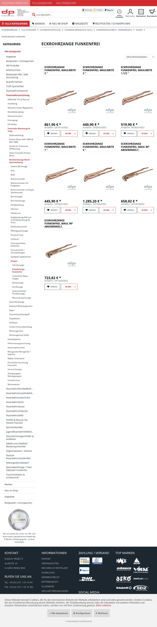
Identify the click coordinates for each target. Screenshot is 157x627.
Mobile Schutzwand (16, 358)
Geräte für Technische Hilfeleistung (18, 147)
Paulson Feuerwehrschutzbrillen (18, 457)
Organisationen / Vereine (19, 450)
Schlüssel (15, 239)
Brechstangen (17, 196)
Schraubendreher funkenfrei (18, 244)
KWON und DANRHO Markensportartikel (16, 445)
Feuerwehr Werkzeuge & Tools (19, 129)
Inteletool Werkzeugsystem (20, 306)
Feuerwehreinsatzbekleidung (20, 393)
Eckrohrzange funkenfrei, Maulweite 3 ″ (60, 70)
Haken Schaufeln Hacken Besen (20, 154)
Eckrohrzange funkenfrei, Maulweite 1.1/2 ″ (136, 70)
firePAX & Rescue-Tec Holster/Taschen (17, 421)
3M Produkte (12, 65)
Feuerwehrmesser (15, 406)
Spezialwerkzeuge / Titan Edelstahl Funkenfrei (19, 469)
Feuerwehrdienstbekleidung (20, 388)
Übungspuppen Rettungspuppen (15, 374)
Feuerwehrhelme (15, 402)
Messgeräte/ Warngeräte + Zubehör (19, 353)
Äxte (13, 170)
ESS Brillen (12, 124)
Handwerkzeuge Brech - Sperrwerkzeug (20, 161)
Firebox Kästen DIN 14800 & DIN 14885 (21, 140)
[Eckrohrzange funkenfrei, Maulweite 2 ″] (99, 97)
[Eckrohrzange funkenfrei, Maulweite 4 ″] (99, 174)
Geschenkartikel (14, 427)
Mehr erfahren (103, 605)
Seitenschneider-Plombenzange (19, 292)
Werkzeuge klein (16, 331)
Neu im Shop (11, 490)
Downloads (48, 572)
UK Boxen (13, 322)
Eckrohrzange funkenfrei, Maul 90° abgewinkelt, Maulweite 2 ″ (58, 224)
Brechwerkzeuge (18, 200)
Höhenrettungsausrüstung (19, 343)
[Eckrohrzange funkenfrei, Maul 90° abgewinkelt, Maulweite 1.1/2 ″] (137, 174)
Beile (13, 174)
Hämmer (14, 209)
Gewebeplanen (14, 339)
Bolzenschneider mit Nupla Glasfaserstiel (22, 191)
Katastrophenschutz (16, 347)
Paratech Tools (17, 235)
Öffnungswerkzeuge (19, 230)
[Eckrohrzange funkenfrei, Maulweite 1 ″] (60, 174)
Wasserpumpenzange (21, 297)
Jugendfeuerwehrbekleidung (20, 431)
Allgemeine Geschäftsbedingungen (55, 588)
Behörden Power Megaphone (20, 107)
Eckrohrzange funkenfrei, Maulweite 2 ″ (98, 70)
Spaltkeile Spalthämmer (21, 256)
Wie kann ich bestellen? (55, 567)
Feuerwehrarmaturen (17, 90)
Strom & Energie (15, 369)
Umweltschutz (14, 380)
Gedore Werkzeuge (19, 166)
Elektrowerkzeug (16, 135)
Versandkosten (50, 563)
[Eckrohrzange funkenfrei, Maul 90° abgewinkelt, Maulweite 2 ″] (60, 250)
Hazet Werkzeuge (16, 302)
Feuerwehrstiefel (14, 415)
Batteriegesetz (50, 581)
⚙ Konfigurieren (81, 613)
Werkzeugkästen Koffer (19, 335)
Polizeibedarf (42, 3)
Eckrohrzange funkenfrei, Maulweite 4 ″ (98, 147)
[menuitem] (72, 12)
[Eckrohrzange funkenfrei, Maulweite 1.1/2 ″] (137, 97)
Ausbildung (12, 103)
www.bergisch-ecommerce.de (79, 621)
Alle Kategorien (13, 51)
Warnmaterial (13, 384)
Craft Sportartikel (15, 86)
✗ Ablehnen (102, 613)
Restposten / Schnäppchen (20, 61)
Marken (8, 484)
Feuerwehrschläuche (17, 411)
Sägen (12, 310)
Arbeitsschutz (13, 70)
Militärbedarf (66, 3)
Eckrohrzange (18, 265)
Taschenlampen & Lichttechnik (15, 476)
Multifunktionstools (19, 226)
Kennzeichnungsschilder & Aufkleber (20, 438)
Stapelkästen (14, 318)
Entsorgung (12, 120)
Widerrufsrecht (50, 577)
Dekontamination (15, 116)
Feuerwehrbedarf (15, 3)
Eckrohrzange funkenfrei (18, 270)
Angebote (11, 56)
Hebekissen (16, 213)
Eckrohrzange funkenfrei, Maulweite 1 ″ (60, 147)
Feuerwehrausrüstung (17, 95)
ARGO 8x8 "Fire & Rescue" (19, 99)
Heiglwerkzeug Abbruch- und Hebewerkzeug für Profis (21, 220)
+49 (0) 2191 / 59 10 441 (21, 582)
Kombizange (17, 287)
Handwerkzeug (17, 205)
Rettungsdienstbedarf (17, 462)
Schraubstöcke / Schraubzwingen (18, 251)
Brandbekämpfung (16, 112)
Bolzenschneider (18, 179)
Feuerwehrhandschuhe (18, 397)
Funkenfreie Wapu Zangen (20, 277)
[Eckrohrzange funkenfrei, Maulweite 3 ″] (60, 97)
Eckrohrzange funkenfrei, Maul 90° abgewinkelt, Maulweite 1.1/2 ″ (135, 147)
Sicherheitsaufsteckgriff (19, 314)
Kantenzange (17, 282)
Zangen (14, 261)
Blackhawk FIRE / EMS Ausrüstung (17, 76)
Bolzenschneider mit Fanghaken (19, 184)
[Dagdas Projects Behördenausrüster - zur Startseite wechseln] (15, 13)
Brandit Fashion (14, 81)
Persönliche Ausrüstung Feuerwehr (18, 363)
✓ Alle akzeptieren (58, 613)
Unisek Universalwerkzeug (20, 326)
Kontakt (46, 558)
